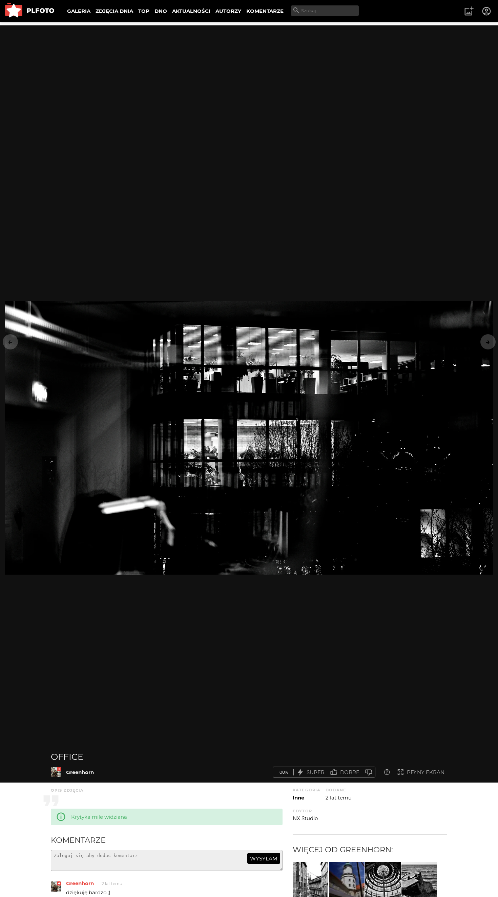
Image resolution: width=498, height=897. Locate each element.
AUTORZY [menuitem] (228, 11)
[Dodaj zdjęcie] (468, 11)
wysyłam (263, 858)
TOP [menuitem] (143, 11)
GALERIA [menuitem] (78, 11)
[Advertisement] (249, 72)
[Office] (56, 772)
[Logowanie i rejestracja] (486, 11)
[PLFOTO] (29, 11)
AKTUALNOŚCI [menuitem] (191, 11)
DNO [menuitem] (160, 11)
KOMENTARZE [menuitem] (265, 11)
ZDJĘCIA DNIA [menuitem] (114, 11)
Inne (298, 797)
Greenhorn (80, 772)
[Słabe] (368, 772)
